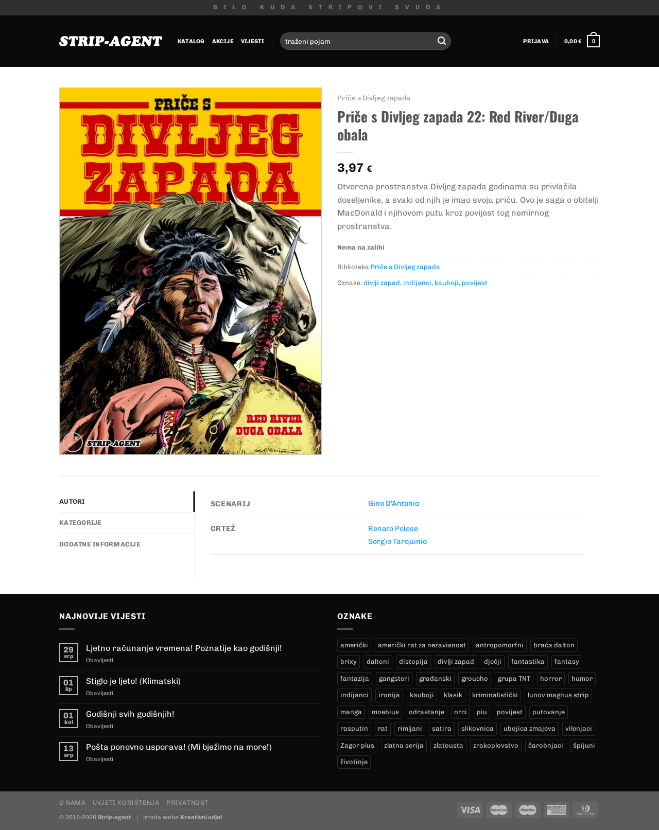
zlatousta (448, 745)
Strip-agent (114, 817)
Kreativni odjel (201, 817)
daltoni (378, 661)
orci (460, 712)
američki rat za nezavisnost (422, 645)
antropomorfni (500, 645)
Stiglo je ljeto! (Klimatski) (133, 681)
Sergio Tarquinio (397, 541)
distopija (413, 661)
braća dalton (554, 645)
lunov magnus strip (558, 695)
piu (482, 712)
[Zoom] (73, 442)
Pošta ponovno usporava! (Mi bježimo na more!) (179, 747)
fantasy (566, 661)
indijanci (417, 283)
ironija (389, 695)
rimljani (409, 728)
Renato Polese (393, 528)
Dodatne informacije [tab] (100, 544)
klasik (453, 695)
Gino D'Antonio (393, 503)
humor (582, 678)
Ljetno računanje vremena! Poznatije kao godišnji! (184, 648)
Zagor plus (357, 745)
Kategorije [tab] (80, 522)
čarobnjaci (545, 745)
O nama (72, 802)
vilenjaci (578, 728)
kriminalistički (495, 695)
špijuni (584, 745)
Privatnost (187, 802)
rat (383, 728)
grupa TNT (514, 678)
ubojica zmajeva (530, 728)
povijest (475, 283)
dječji (492, 661)
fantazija (354, 678)
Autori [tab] (72, 501)
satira (442, 728)
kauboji (447, 283)
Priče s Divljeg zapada (373, 98)
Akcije (223, 41)
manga (351, 712)
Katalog (191, 41)
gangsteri (394, 678)
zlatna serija (404, 745)
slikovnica (477, 728)
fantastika (528, 661)
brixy (348, 661)
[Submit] (441, 41)
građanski (435, 678)
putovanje (548, 712)
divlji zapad (381, 283)
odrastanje (426, 712)
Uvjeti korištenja (126, 802)
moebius (385, 712)
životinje (354, 762)
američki (354, 645)
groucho (474, 678)
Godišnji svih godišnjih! (130, 714)
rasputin (354, 728)
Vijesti (253, 41)
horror (551, 678)
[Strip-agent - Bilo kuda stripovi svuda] (110, 41)
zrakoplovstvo (495, 745)
